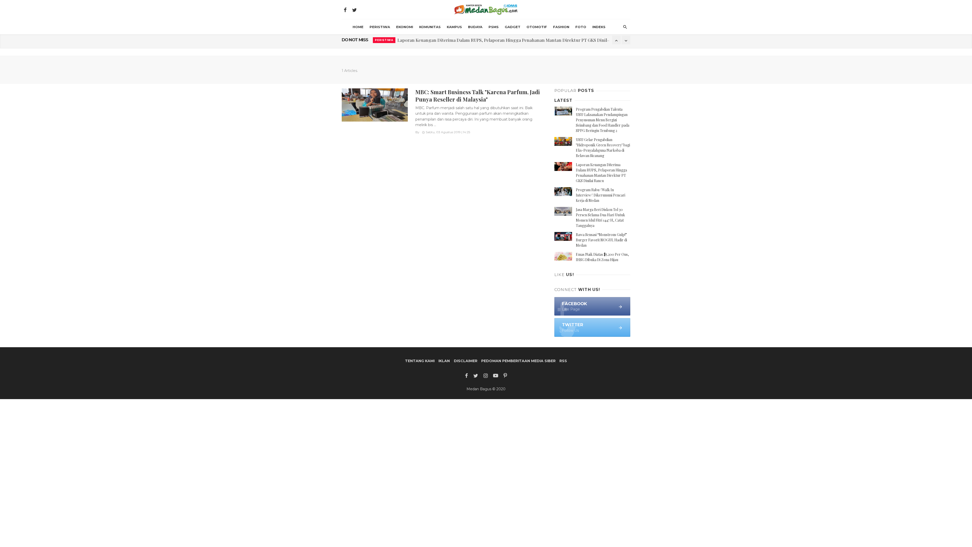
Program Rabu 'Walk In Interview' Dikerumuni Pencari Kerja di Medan (468, 40)
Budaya (475, 27)
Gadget (512, 27)
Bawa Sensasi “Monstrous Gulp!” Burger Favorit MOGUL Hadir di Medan (601, 240)
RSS (563, 361)
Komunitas (430, 27)
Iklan (444, 361)
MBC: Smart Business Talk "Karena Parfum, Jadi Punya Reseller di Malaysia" (477, 95)
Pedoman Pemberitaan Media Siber (518, 361)
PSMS (494, 27)
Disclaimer (465, 361)
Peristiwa (380, 27)
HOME (358, 27)
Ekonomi (404, 27)
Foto (580, 27)
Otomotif (536, 27)
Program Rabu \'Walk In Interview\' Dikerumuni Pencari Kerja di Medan (600, 195)
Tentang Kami (420, 361)
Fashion (561, 27)
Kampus (454, 27)
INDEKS (598, 27)
